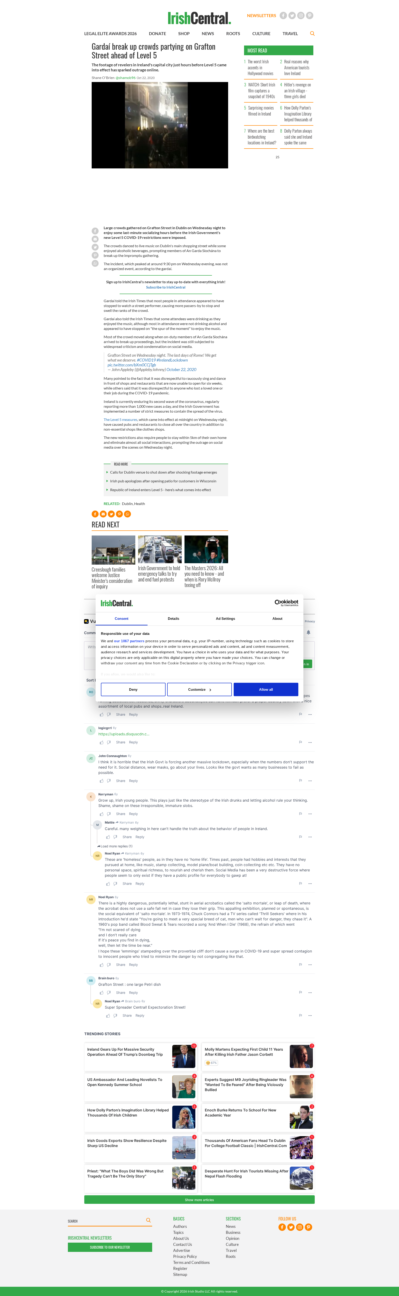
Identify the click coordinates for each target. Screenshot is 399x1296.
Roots (231, 1256)
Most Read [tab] (257, 50)
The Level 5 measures (120, 419)
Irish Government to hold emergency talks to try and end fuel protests (159, 573)
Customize (197, 689)
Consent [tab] (122, 618)
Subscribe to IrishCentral (165, 287)
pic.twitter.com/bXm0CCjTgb (132, 364)
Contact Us (182, 1244)
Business (233, 1232)
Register (180, 1268)
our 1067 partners (129, 641)
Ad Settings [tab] (225, 618)
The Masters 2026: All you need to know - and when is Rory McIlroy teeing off (204, 576)
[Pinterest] (309, 15)
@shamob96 (126, 77)
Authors (180, 1226)
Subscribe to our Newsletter (110, 1247)
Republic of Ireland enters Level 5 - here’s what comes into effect (160, 489)
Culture (232, 1244)
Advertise (181, 1250)
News (231, 1226)
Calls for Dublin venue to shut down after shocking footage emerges (163, 472)
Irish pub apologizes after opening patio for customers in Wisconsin (163, 481)
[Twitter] (292, 15)
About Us (181, 1238)
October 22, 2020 (181, 369)
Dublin (127, 503)
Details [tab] (173, 618)
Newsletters (261, 15)
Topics (178, 1232)
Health (139, 503)
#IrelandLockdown (172, 360)
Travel (231, 1250)
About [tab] (277, 618)
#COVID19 (146, 360)
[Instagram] (301, 15)
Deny (133, 689)
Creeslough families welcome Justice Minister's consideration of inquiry (112, 577)
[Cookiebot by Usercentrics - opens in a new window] (278, 603)
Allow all (266, 689)
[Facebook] (283, 15)
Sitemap (180, 1274)
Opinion (232, 1238)
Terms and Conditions (191, 1262)
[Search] (312, 34)
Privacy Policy (185, 1256)
